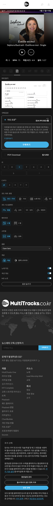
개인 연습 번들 (8, 423)
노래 (28, 372)
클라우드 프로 (7, 411)
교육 (28, 380)
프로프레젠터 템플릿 (10, 431)
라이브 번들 (6, 376)
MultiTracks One (9, 372)
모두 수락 (26, 488)
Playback (5, 399)
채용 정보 (30, 394)
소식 (28, 397)
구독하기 (26, 144)
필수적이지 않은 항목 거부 (26, 482)
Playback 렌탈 (8, 407)
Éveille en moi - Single (36, 45)
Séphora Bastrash (15, 45)
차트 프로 (6, 427)
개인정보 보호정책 (36, 499)
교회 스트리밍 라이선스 (11, 392)
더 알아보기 (8, 138)
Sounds (5, 434)
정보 (28, 390)
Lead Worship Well (34, 376)
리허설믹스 (6, 415)
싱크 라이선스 (7, 384)
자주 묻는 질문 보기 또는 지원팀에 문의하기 (20, 360)
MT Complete (8, 388)
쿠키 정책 (19, 499)
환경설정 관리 (26, 477)
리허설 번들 (6, 380)
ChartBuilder (7, 419)
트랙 (4, 395)
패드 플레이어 (7, 403)
